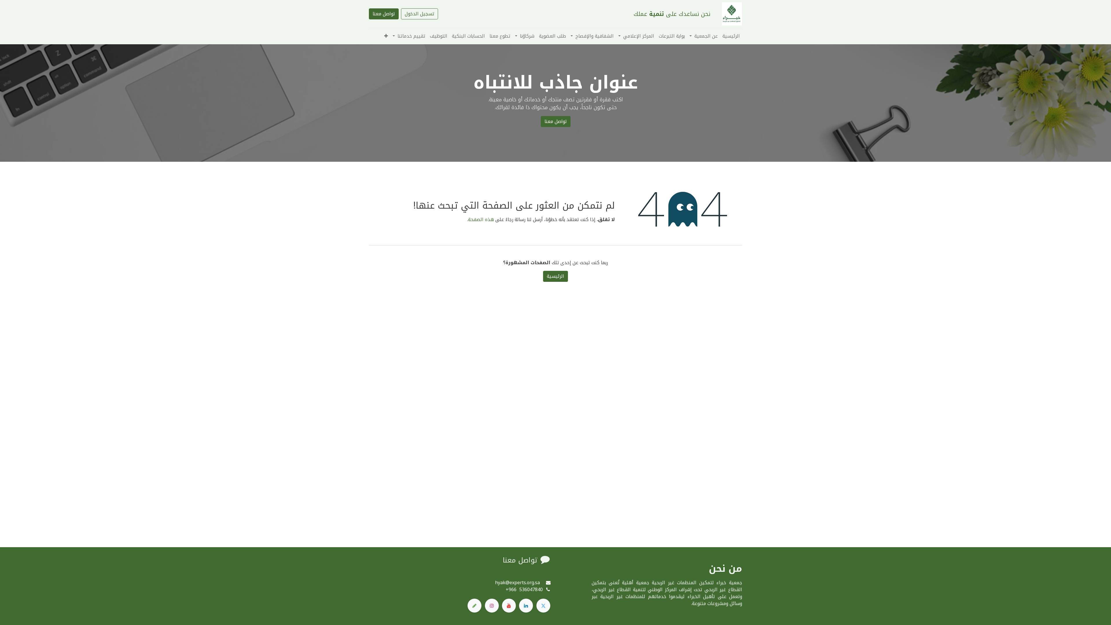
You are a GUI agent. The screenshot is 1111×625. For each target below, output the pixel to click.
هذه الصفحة (481, 219)
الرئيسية (555, 276)
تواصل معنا (384, 13)
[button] (386, 36)
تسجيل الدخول (419, 13)
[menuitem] (731, 36)
